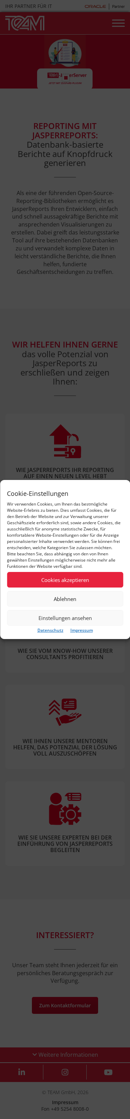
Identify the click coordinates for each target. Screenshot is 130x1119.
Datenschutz (50, 630)
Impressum (81, 630)
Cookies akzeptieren (65, 579)
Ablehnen (65, 598)
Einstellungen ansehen (65, 617)
